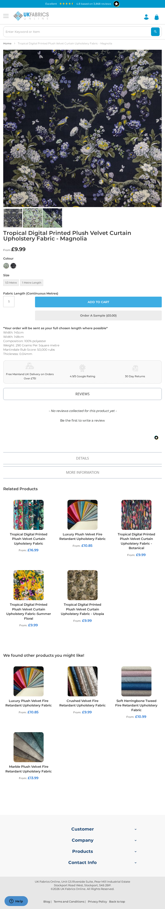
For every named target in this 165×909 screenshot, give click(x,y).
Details (82, 458)
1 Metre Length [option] (31, 282)
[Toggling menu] (6, 16)
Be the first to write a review (82, 420)
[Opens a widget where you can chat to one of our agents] (16, 901)
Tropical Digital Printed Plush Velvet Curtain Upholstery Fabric (28, 538)
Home (7, 43)
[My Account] (146, 17)
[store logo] (31, 16)
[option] (6, 266)
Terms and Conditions (69, 901)
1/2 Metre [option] (11, 282)
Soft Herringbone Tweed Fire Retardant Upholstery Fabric (136, 705)
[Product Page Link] (28, 515)
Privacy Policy (97, 901)
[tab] (82, 394)
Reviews (82, 394)
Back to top (117, 901)
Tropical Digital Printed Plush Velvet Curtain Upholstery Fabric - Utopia (82, 609)
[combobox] (82, 31)
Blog (46, 901)
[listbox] (82, 267)
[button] (33, 218)
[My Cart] (157, 17)
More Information (82, 472)
